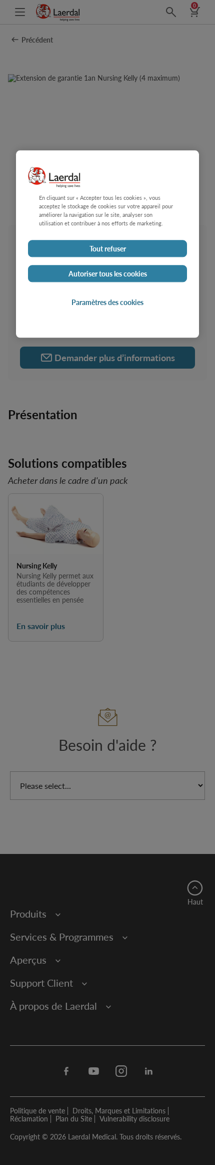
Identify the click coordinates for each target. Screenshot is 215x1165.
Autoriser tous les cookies (107, 273)
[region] (107, 244)
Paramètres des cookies (108, 302)
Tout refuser (108, 248)
